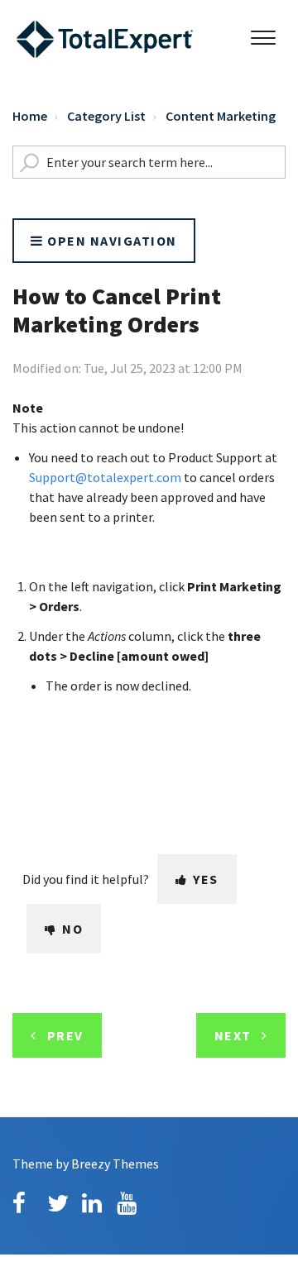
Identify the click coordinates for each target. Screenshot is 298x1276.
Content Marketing (221, 116)
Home (29, 116)
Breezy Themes (115, 1163)
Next (233, 1035)
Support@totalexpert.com (105, 477)
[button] (262, 34)
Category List (106, 116)
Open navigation (110, 240)
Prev (65, 1035)
